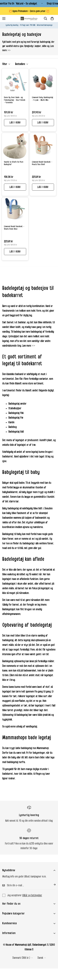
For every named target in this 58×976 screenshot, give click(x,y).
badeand (19, 374)
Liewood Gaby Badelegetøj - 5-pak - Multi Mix (42, 98)
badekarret (7, 456)
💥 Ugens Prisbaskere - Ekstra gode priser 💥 (29, 11)
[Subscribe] (52, 884)
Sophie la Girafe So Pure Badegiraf (13, 163)
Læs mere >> (28, 345)
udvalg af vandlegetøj (26, 726)
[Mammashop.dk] (29, 18)
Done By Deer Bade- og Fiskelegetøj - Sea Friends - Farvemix (14, 100)
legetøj (5, 341)
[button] (52, 18)
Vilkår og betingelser (32, 895)
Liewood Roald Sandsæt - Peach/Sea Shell (42, 163)
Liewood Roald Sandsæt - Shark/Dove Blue (14, 227)
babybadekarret (10, 492)
